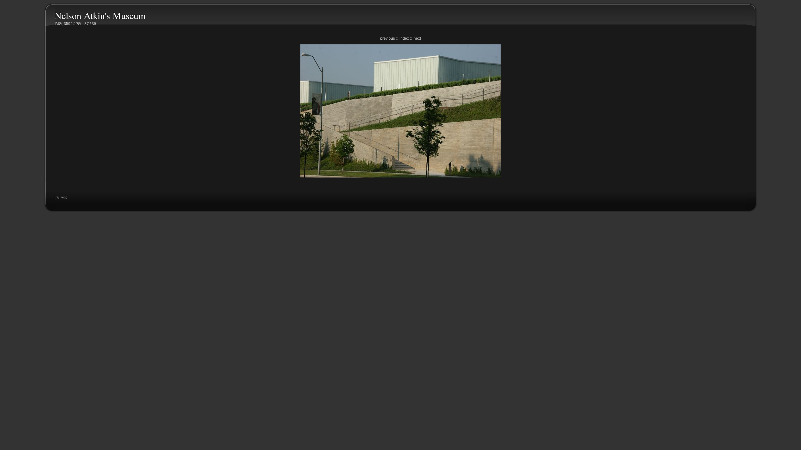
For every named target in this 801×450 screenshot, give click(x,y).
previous (387, 38)
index (404, 38)
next (417, 38)
